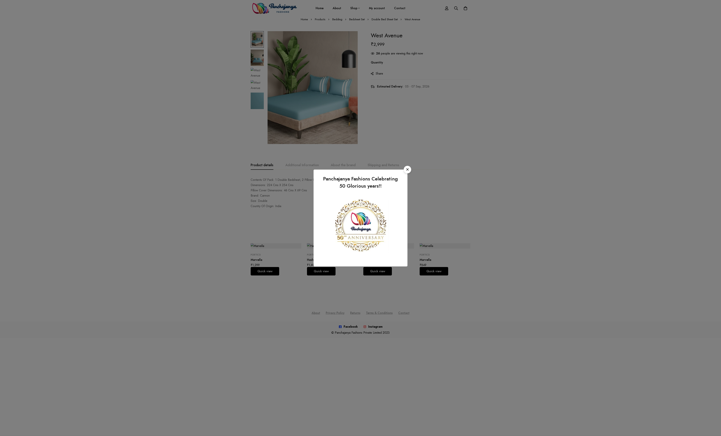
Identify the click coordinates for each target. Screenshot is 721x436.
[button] (407, 169)
